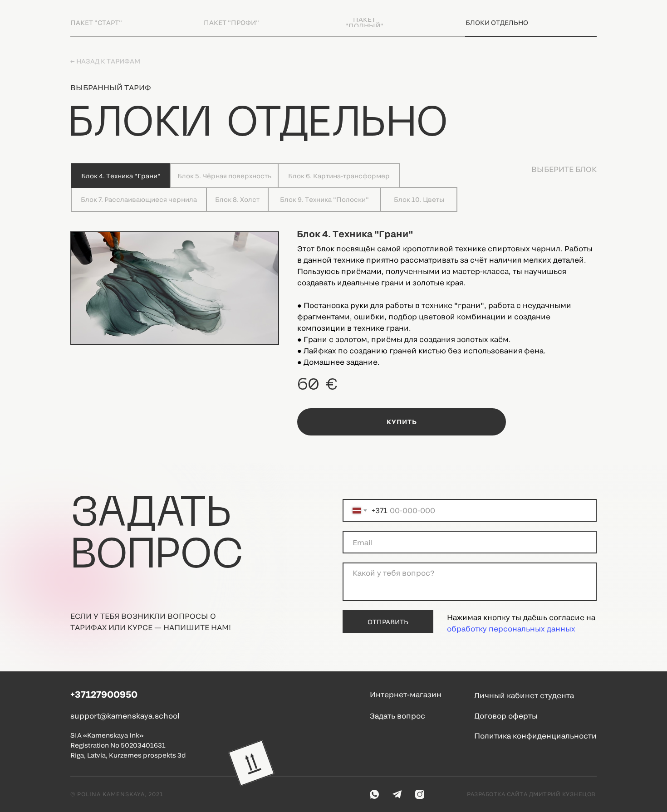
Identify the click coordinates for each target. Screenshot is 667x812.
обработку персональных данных (511, 628)
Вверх (245, 716)
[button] (415, 716)
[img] (251, 763)
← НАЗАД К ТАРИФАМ (105, 61)
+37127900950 (103, 694)
